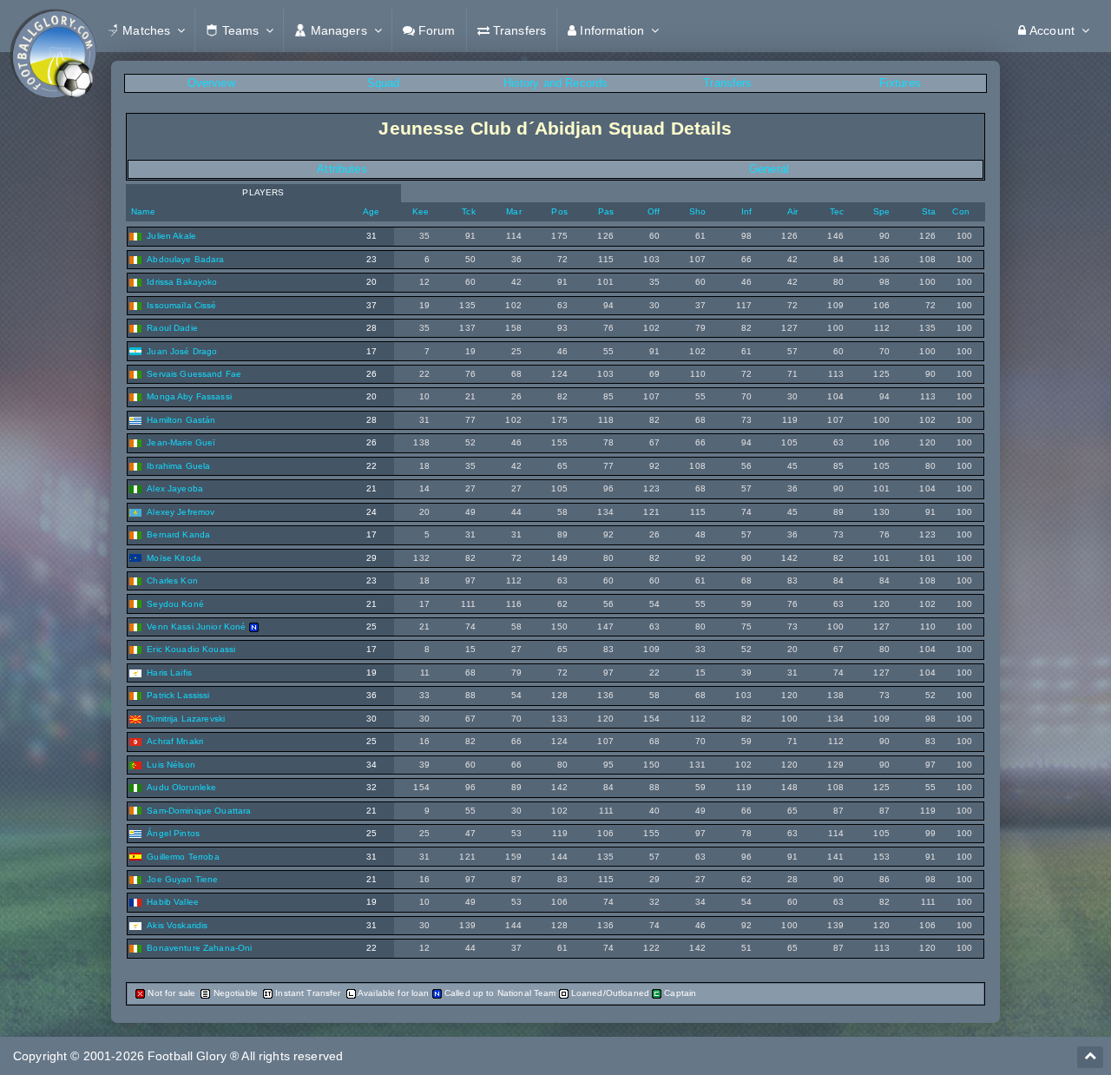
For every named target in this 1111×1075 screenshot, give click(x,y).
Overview (211, 82)
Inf (746, 211)
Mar (513, 211)
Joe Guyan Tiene (182, 879)
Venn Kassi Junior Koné (196, 626)
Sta (929, 211)
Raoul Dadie (172, 328)
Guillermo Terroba (183, 856)
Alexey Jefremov (180, 512)
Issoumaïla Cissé (181, 305)
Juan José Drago (182, 351)
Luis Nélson (171, 764)
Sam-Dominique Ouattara (199, 810)
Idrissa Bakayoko (182, 282)
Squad (383, 82)
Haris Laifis (169, 672)
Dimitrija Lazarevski (186, 718)
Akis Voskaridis (177, 925)
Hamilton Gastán (181, 420)
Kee (420, 211)
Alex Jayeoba (175, 488)
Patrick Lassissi (178, 695)
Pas (606, 211)
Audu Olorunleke (181, 787)
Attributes (341, 168)
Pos (559, 211)
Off (654, 211)
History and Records (555, 82)
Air (792, 211)
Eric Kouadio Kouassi (191, 649)
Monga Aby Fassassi (189, 396)
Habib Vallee (173, 902)
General (769, 168)
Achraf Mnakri (175, 741)
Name (141, 211)
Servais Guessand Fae (194, 374)
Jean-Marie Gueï (181, 442)
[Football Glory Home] (53, 30)
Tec (837, 211)
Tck (468, 211)
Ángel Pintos (173, 833)
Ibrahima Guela (178, 466)
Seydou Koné (175, 604)
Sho (697, 211)
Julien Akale (171, 236)
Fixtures (900, 82)
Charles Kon (172, 580)
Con (960, 211)
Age (371, 211)
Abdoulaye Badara (185, 259)
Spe (881, 211)
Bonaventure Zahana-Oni (199, 948)
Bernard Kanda (178, 534)
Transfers (727, 82)
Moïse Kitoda (174, 558)
